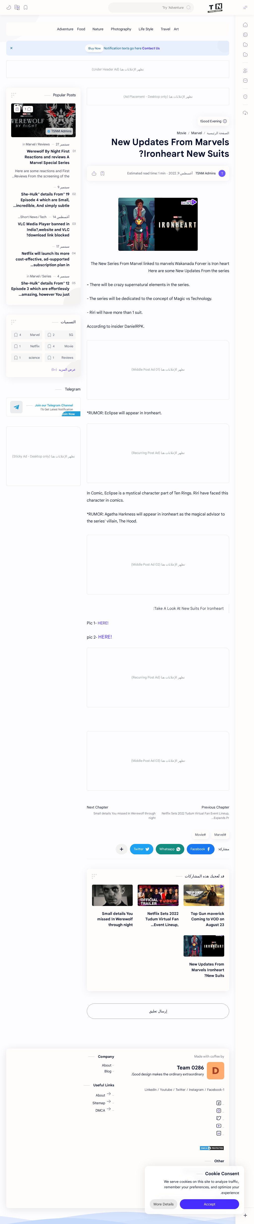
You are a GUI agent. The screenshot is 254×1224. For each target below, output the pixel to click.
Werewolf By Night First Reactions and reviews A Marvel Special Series (47, 157)
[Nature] (98, 29)
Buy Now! (94, 48)
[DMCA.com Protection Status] (173, 1148)
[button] (17, 7)
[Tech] (43, 217)
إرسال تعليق (158, 1011)
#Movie (200, 835)
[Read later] (102, 173)
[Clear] (112, 7)
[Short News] (29, 217)
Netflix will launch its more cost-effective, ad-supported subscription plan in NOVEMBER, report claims (42, 259)
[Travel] (165, 29)
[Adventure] (65, 29)
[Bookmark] (25, 7)
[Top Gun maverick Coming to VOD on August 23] (204, 895)
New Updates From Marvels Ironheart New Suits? (206, 970)
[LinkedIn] (219, 1133)
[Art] (176, 29)
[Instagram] (219, 1111)
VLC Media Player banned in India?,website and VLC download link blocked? (43, 230)
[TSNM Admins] (205, 173)
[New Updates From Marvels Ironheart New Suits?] (204, 946)
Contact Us (151, 48)
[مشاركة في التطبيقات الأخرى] (121, 849)
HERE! (103, 623)
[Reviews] (44, 144)
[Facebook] (219, 1103)
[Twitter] (219, 1118)
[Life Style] (146, 29)
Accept (209, 1204)
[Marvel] (31, 144)
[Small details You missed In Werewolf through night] (112, 895)
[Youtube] (219, 1126)
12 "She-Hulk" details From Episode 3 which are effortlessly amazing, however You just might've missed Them (40, 289)
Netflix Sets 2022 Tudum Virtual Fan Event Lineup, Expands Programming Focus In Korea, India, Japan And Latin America (158, 919)
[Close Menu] (11, 48)
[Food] (81, 29)
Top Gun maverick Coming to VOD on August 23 (207, 919)
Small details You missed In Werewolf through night (115, 919)
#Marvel (220, 835)
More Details (164, 1204)
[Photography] (121, 29)
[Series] (46, 276)
